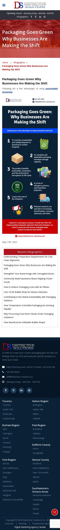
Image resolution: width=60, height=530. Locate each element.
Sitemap (23, 523)
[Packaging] (30, 166)
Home (5, 62)
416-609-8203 (13, 372)
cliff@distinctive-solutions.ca (19, 376)
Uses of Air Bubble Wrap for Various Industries (25, 292)
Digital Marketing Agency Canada (30, 527)
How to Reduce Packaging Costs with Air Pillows (26, 287)
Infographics (22, 16)
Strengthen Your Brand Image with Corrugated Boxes (29, 273)
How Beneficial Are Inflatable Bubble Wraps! (24, 322)
